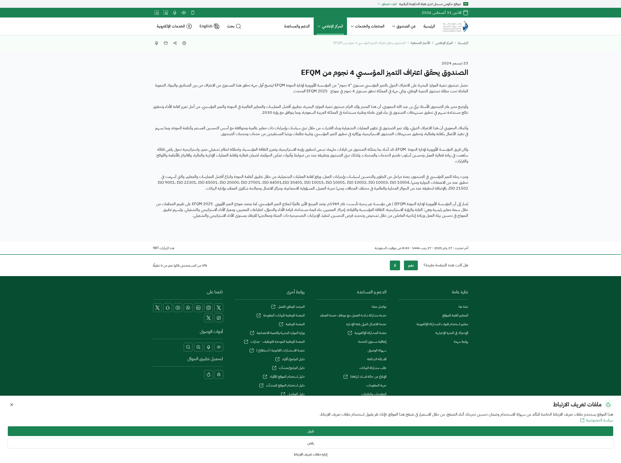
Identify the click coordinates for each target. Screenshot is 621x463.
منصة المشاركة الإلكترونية (370, 332)
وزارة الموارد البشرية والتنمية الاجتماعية (281, 332)
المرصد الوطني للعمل (291, 306)
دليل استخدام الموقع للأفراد (287, 376)
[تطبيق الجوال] (193, 13)
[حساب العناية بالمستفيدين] (157, 308)
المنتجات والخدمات (369, 26)
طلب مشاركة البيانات (372, 367)
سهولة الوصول (377, 350)
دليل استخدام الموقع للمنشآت (285, 385)
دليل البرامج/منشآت (292, 367)
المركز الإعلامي (332, 26)
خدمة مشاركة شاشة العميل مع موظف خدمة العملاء (353, 315)
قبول (310, 431)
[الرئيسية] (455, 26)
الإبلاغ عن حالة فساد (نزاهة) (368, 376)
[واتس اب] (188, 308)
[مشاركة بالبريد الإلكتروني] (165, 43)
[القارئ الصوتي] (175, 13)
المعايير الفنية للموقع (455, 315)
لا (395, 265)
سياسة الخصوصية (599, 420)
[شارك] (175, 43)
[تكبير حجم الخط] (166, 13)
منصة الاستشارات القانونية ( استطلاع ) (280, 350)
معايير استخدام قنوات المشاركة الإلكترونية (442, 324)
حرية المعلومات (376, 385)
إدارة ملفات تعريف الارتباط (310, 454)
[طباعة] (184, 43)
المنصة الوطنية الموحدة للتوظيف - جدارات (278, 341)
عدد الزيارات (167, 248)
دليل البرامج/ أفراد (293, 359)
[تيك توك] (219, 318)
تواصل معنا (379, 306)
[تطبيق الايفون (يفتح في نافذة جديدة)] (208, 374)
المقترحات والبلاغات (373, 394)
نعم (411, 265)
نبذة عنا (463, 306)
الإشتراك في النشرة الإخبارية (451, 332)
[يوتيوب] (178, 308)
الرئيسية (429, 26)
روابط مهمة (461, 341)
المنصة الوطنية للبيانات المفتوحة (284, 315)
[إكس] (219, 308)
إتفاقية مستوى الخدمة (372, 341)
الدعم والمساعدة (297, 26)
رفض (310, 443)
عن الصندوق (406, 26)
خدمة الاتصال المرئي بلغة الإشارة (366, 324)
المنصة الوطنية (295, 324)
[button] (234, 26)
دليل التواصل (296, 394)
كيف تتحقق (389, 4)
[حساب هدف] (208, 318)
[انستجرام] (208, 308)
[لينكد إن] (198, 308)
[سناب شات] (168, 308)
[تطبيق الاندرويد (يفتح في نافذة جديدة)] (219, 374)
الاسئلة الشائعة (376, 359)
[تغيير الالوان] (184, 13)
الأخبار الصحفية (420, 42)
